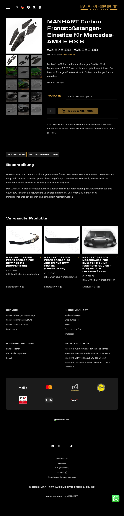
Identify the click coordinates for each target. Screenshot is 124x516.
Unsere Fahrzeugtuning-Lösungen (21, 315)
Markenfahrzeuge (73, 315)
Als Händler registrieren (16, 353)
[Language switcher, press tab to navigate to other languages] (22, 7)
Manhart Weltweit (20, 343)
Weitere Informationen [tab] (43, 154)
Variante (54, 96)
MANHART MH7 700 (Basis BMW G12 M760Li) (85, 358)
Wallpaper (69, 334)
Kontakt (9, 358)
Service (12, 310)
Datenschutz (62, 458)
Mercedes (97, 128)
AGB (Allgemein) (62, 468)
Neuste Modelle (77, 343)
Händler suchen (13, 349)
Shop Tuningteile (72, 320)
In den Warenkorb (81, 111)
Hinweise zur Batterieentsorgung (61, 477)
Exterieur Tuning (67, 128)
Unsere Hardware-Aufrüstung (19, 320)
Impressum (62, 463)
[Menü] (8, 7)
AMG (106, 128)
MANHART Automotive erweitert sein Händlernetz (87, 349)
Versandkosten (68, 55)
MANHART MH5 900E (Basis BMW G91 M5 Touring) (87, 353)
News (67, 324)
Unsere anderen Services (17, 324)
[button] (17, 7)
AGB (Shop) (62, 472)
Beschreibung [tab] (16, 154)
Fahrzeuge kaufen (73, 329)
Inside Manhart (76, 310)
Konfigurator (11, 329)
